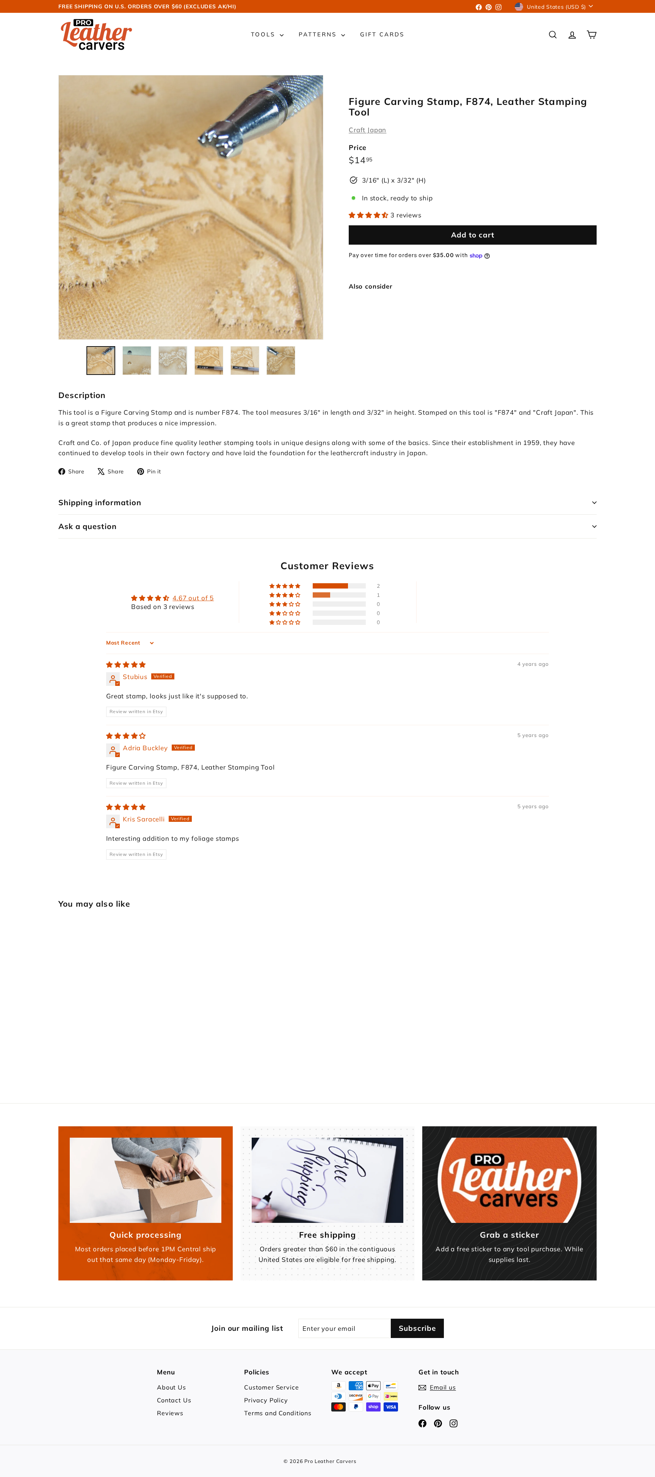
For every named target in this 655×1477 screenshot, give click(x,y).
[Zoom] (191, 207)
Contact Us (174, 1400)
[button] (369, 215)
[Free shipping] (327, 1180)
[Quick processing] (145, 1180)
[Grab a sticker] (509, 1180)
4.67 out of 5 (193, 598)
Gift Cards (382, 34)
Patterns (319, 34)
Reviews (170, 1413)
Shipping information (99, 502)
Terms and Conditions (278, 1413)
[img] (126, 664)
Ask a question (87, 526)
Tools (264, 34)
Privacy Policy (266, 1400)
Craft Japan (367, 130)
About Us (171, 1387)
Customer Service (271, 1387)
